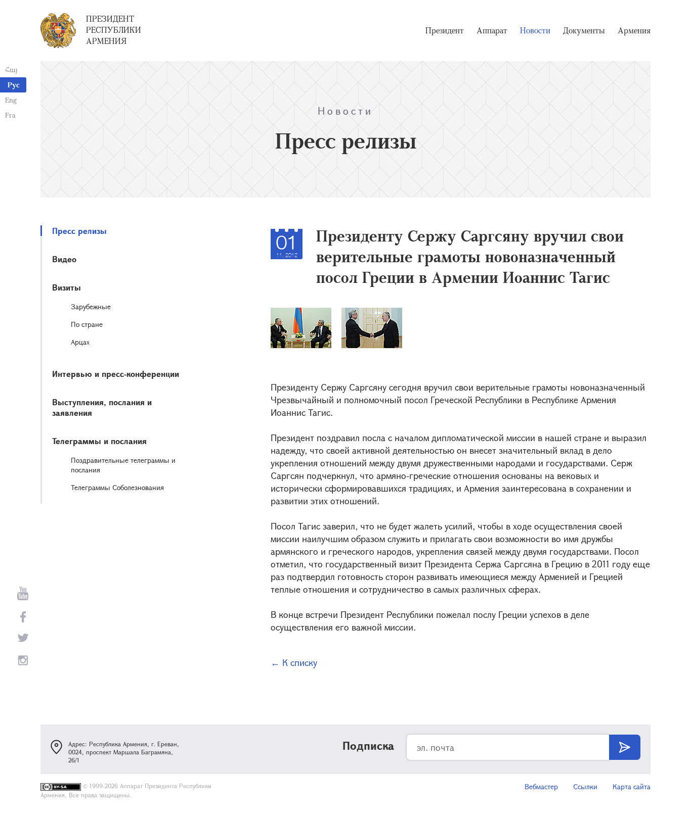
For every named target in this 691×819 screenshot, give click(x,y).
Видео (64, 259)
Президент (444, 30)
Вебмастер (541, 786)
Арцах (80, 342)
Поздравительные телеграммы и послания (123, 464)
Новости (535, 30)
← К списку (294, 662)
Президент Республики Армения (113, 29)
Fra (10, 115)
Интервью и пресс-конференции (115, 373)
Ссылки (585, 786)
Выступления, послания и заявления (102, 407)
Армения (634, 30)
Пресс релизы (79, 230)
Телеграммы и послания (99, 441)
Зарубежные (91, 306)
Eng (11, 100)
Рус (14, 84)
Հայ (11, 69)
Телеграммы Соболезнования (117, 487)
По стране (87, 324)
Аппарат (492, 30)
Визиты (66, 287)
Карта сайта (632, 786)
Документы (584, 30)
